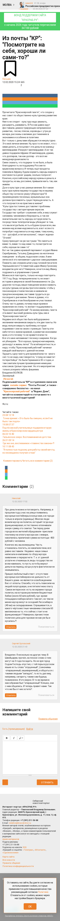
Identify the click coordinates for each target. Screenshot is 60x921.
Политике (43, 892)
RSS (24, 847)
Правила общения (48, 719)
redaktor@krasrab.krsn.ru (20, 823)
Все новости (9, 860)
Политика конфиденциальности (18, 866)
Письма (6, 79)
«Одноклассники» (10, 853)
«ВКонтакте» (40, 850)
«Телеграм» (28, 850)
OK (30, 906)
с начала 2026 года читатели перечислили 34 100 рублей (30, 21)
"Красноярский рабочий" (16, 391)
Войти (29, 729)
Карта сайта (8, 857)
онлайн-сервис (18, 385)
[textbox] (30, 757)
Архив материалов (10, 839)
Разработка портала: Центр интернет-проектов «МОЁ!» (29, 916)
